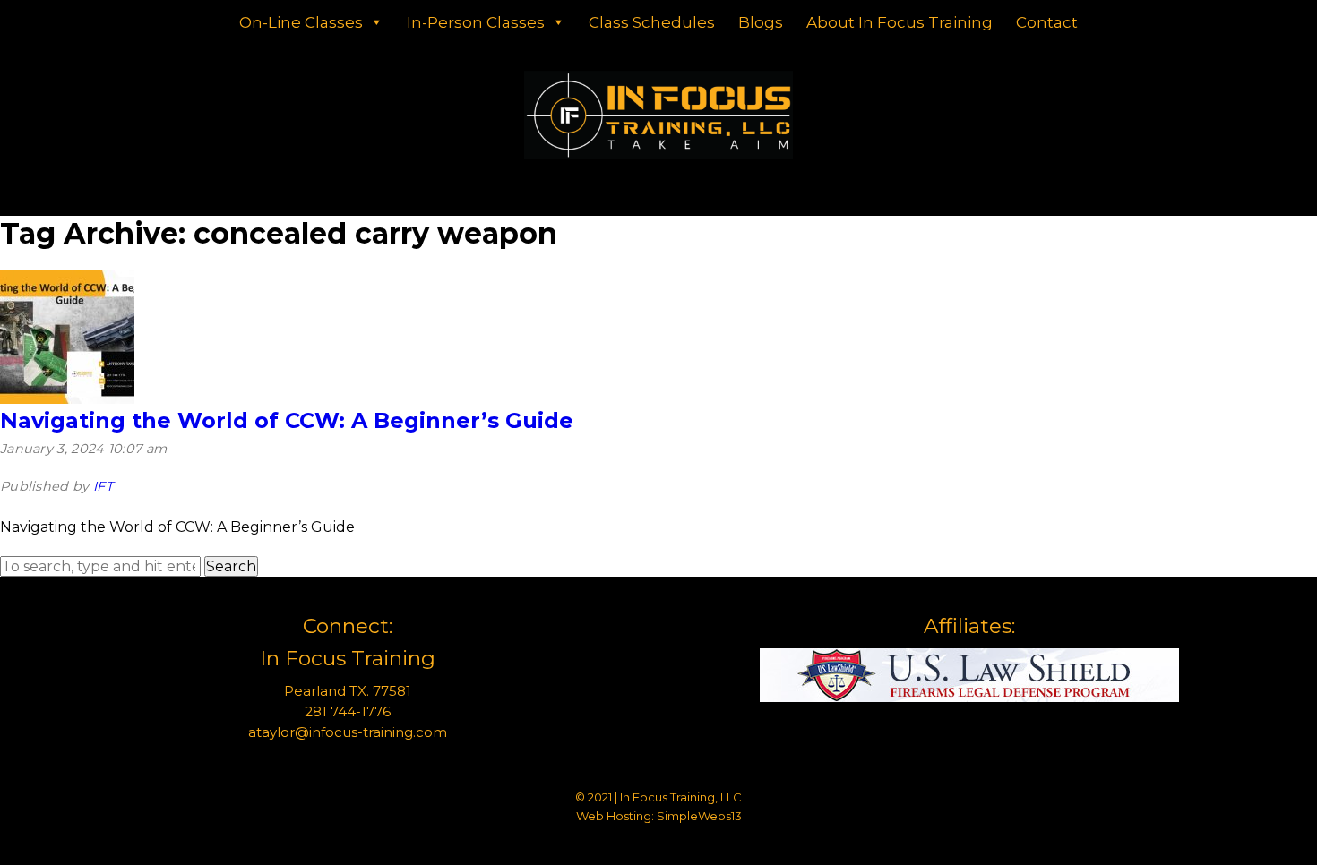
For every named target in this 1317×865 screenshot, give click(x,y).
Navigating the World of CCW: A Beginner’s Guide (286, 420)
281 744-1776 (348, 711)
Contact (1047, 22)
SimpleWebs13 (699, 816)
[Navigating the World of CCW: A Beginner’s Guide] (67, 398)
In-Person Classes (476, 22)
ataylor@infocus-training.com (347, 732)
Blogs (760, 22)
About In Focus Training (899, 22)
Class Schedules (652, 22)
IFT (103, 486)
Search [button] (231, 566)
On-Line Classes (301, 22)
